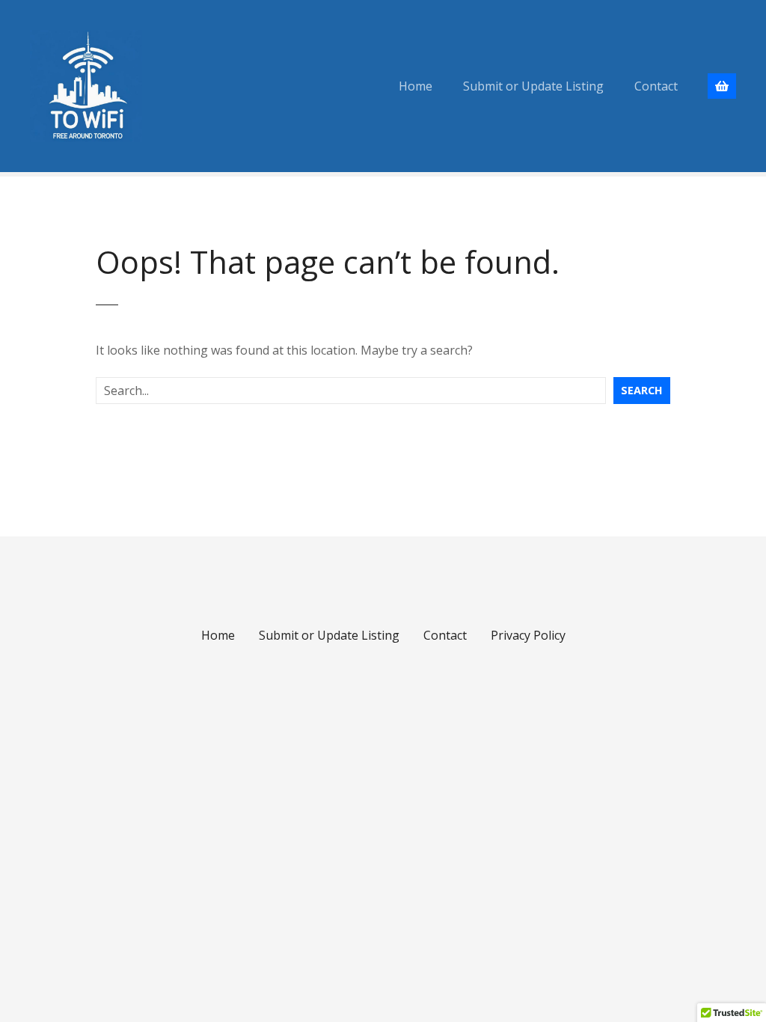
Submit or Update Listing (533, 86)
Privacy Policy (528, 635)
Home (415, 86)
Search (642, 390)
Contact (656, 86)
